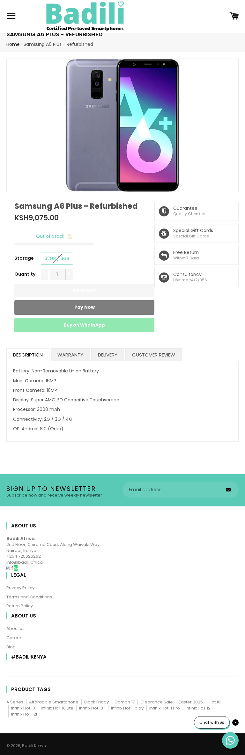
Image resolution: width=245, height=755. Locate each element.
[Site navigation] (11, 17)
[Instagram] (8, 568)
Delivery (107, 354)
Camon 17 (125, 702)
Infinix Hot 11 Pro (164, 708)
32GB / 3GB (57, 258)
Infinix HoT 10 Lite (57, 708)
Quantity (24, 274)
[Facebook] (12, 568)
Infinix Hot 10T (92, 708)
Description (28, 354)
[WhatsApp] (16, 568)
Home (13, 44)
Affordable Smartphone (53, 702)
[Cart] (234, 17)
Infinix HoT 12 (198, 708)
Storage (24, 258)
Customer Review (153, 354)
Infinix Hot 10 (23, 708)
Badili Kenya (34, 745)
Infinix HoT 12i (24, 714)
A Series (14, 702)
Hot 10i (215, 702)
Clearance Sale (156, 702)
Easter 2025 (191, 702)
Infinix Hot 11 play (127, 708)
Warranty (70, 354)
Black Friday (96, 702)
